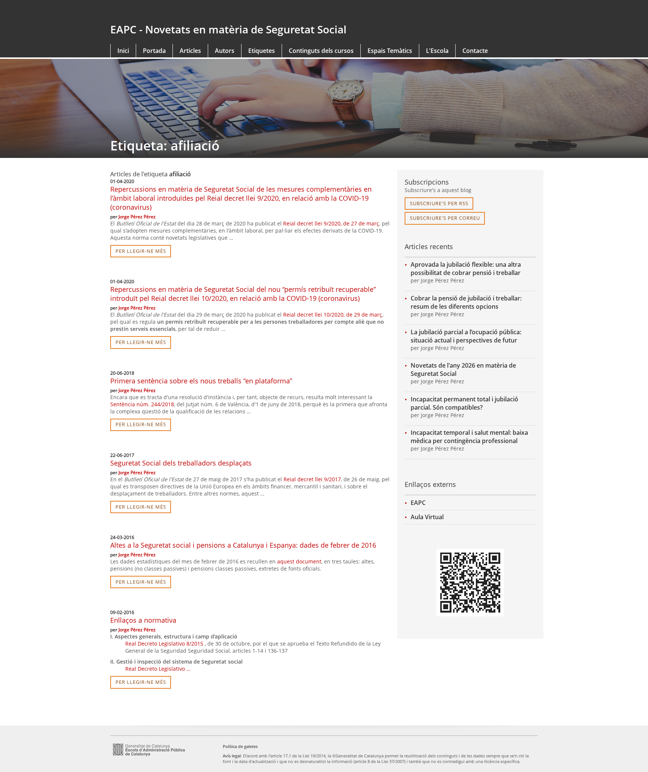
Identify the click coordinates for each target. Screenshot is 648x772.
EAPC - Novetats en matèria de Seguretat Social (228, 29)
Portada (154, 51)
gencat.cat (214, 12)
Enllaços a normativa (143, 620)
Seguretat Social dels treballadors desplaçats (181, 462)
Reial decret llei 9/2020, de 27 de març (331, 223)
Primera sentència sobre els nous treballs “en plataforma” (201, 380)
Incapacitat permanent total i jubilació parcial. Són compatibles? (464, 403)
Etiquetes (261, 51)
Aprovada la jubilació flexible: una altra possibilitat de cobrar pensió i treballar (466, 268)
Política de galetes (240, 746)
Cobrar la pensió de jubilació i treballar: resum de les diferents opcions (466, 302)
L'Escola (437, 51)
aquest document (299, 561)
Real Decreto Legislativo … (157, 668)
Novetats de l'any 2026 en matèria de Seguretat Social (463, 369)
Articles (190, 51)
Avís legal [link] (232, 755)
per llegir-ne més (141, 251)
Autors (224, 51)
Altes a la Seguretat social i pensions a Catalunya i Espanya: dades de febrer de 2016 (243, 545)
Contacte (475, 51)
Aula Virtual (427, 517)
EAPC (418, 503)
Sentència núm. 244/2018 (142, 404)
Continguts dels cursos (321, 51)
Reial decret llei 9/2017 (312, 479)
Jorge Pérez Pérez (137, 216)
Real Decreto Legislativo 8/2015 (164, 643)
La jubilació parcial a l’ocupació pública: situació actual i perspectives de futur (466, 336)
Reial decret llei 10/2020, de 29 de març (332, 314)
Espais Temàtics (390, 51)
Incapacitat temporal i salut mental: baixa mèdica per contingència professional (469, 436)
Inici (123, 51)
